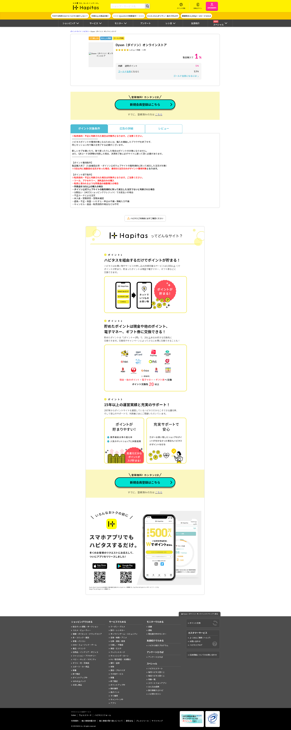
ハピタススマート (155, 668)
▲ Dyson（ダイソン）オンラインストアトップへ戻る (199, 614)
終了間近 (76, 674)
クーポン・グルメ (117, 627)
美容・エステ (115, 648)
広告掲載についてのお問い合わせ (203, 655)
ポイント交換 (195, 623)
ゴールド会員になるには (186, 76)
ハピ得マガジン (154, 694)
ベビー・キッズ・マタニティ (84, 659)
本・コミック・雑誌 (81, 638)
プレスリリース (142, 721)
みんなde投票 (153, 687)
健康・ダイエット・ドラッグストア (87, 634)
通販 (150, 630)
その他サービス (116, 674)
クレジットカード (117, 652)
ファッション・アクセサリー (84, 656)
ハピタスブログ (196, 645)
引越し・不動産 (116, 645)
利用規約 (75, 721)
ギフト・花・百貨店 (81, 663)
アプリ (113, 703)
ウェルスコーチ (85, 715)
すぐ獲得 (114, 696)
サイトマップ (157, 721)
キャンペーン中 (116, 699)
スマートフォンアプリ (157, 683)
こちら (158, 114)
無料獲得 (114, 689)
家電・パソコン (79, 641)
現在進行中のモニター (157, 634)
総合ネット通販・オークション (85, 627)
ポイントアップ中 (80, 678)
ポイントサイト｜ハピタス (79, 31)
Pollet (73, 715)
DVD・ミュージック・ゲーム (85, 645)
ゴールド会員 (124, 72)
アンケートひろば (155, 657)
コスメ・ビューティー (82, 630)
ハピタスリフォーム (103, 715)
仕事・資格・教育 (117, 641)
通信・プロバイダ (117, 670)
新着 (74, 670)
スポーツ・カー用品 (81, 667)
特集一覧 (152, 679)
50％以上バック (79, 681)
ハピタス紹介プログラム (158, 645)
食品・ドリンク (79, 648)
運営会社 (129, 721)
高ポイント (115, 692)
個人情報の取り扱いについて (111, 721)
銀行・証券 (115, 663)
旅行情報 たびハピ (155, 690)
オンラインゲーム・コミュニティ (124, 634)
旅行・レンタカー (117, 630)
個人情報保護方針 (89, 721)
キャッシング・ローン (119, 656)
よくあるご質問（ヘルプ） (200, 638)
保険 (112, 667)
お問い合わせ (195, 641)
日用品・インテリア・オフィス (85, 652)
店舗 (150, 627)
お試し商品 (77, 685)
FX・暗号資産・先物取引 (120, 659)
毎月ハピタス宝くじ (156, 672)
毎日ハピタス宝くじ (156, 676)
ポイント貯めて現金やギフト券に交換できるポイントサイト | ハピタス (86, 6)
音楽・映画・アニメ (118, 638)
